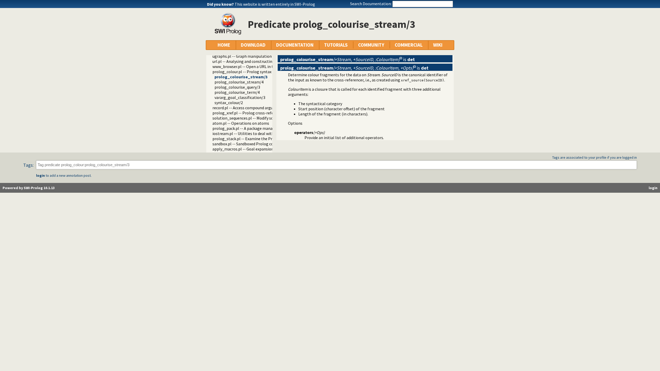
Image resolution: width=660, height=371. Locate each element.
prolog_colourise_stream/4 (238, 82)
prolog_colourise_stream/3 (240, 76)
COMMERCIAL (409, 45)
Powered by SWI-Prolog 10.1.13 (29, 187)
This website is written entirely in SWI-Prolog (275, 4)
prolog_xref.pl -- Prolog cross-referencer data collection (262, 112)
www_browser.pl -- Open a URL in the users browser (257, 66)
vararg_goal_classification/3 (239, 97)
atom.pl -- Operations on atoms (240, 123)
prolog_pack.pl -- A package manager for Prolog (255, 128)
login (40, 175)
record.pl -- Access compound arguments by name (256, 107)
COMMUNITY (371, 45)
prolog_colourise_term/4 (237, 92)
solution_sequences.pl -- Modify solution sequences (257, 118)
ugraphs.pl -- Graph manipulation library (248, 56)
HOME (224, 45)
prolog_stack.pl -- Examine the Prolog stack (251, 138)
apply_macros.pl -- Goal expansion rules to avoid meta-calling (267, 148)
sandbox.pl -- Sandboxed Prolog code (244, 143)
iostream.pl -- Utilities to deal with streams (251, 133)
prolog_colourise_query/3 (237, 87)
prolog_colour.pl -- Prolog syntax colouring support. (258, 71)
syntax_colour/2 (228, 102)
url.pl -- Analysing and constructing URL (247, 61)
